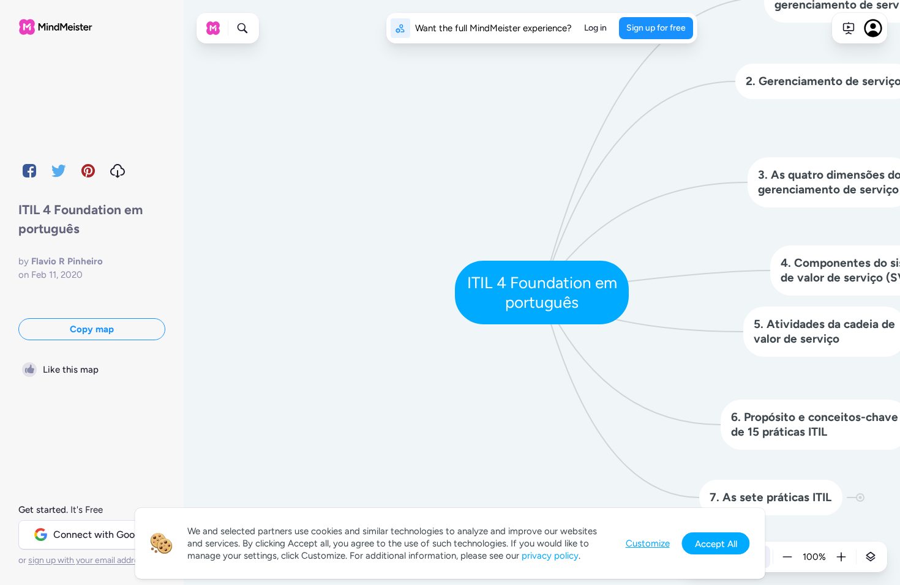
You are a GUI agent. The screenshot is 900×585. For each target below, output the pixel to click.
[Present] (848, 28)
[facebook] (29, 171)
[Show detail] (870, 557)
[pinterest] (88, 171)
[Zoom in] (841, 557)
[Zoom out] (787, 557)
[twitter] (59, 171)
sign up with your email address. (88, 560)
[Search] (242, 28)
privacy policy (550, 555)
